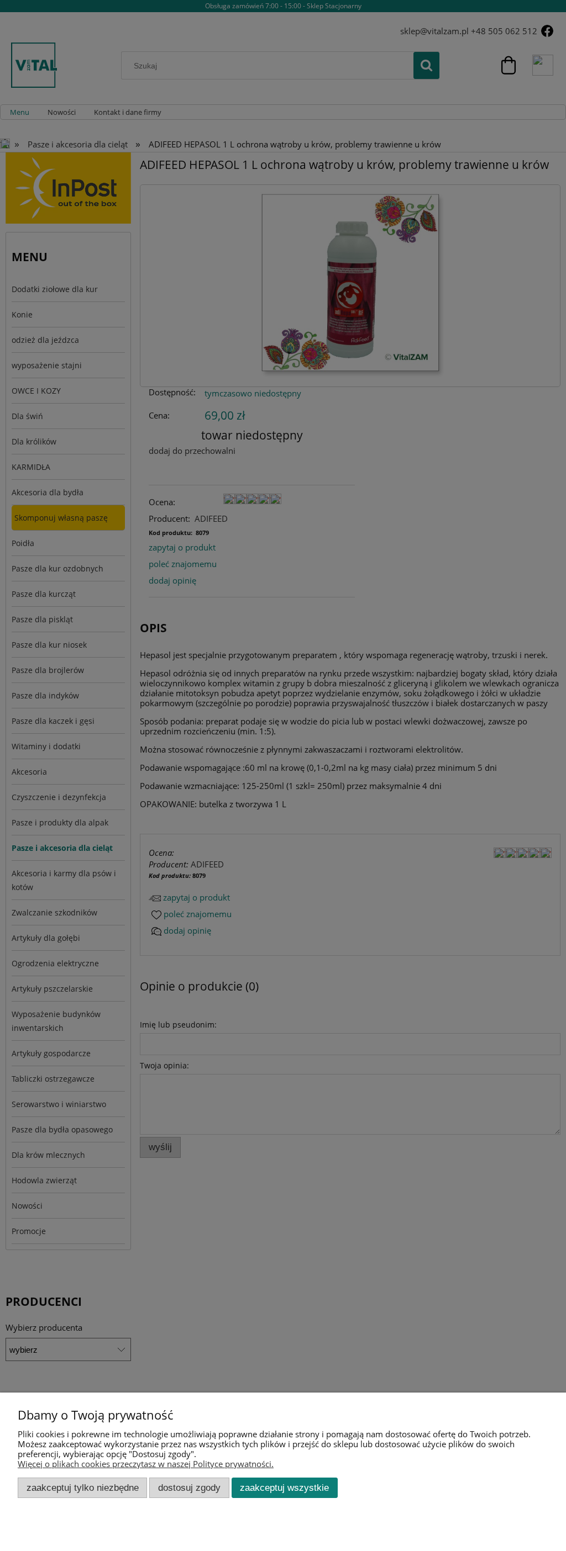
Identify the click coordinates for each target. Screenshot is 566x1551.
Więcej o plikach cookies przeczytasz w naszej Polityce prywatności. (146, 1463)
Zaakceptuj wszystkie (284, 1487)
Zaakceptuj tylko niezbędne (83, 1487)
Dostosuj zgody (189, 1487)
